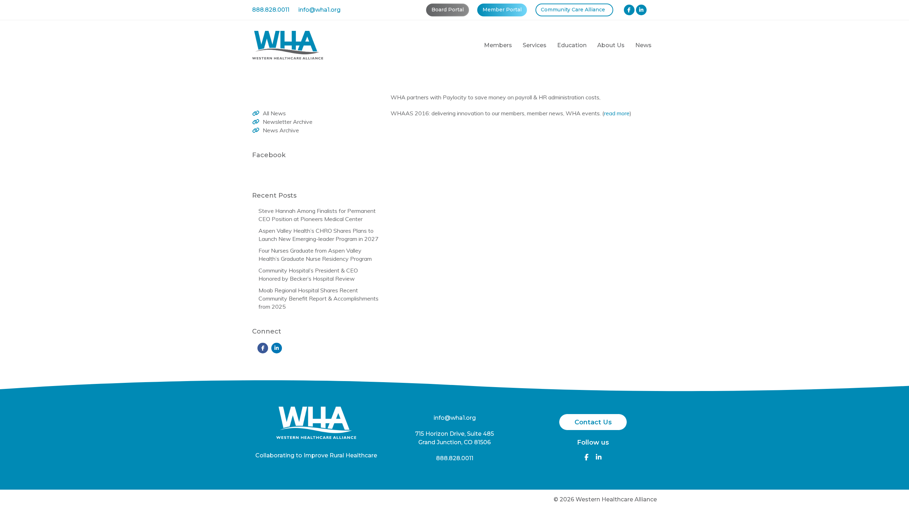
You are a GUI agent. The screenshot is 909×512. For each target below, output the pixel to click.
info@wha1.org (319, 9)
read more (617, 113)
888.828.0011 (270, 9)
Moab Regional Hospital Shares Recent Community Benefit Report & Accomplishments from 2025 (318, 298)
